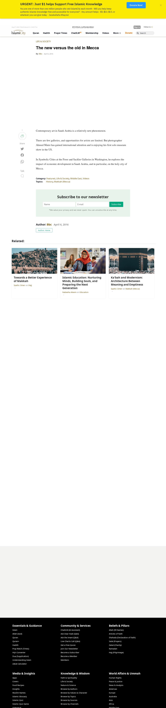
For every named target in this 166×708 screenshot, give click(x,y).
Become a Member (69, 656)
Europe (112, 693)
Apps (14, 678)
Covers (15, 681)
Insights (16, 689)
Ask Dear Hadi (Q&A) (70, 634)
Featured (50, 178)
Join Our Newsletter (69, 648)
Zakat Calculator (19, 664)
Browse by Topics (68, 696)
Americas (113, 689)
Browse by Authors (69, 689)
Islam (14, 630)
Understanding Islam (21, 660)
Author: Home (44, 230)
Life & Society (43, 41)
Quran (15, 637)
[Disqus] (83, 578)
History (49, 181)
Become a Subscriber (70, 652)
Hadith (15, 645)
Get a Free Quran (68, 645)
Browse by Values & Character (74, 693)
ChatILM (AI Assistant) (70, 630)
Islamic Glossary (19, 696)
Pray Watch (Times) (20, 648)
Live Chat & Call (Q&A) (70, 641)
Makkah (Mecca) (62, 181)
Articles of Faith (116, 634)
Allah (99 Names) (116, 630)
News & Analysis (116, 685)
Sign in (137, 27)
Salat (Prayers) (115, 641)
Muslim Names (19, 693)
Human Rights (115, 678)
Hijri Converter (18, 652)
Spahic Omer (20, 285)
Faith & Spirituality (69, 678)
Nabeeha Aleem (69, 292)
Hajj (30, 285)
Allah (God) (17, 634)
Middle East (76, 178)
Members (65, 660)
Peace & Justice (115, 681)
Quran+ (15, 641)
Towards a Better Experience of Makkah (133, 703)
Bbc (49, 224)
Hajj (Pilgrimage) (116, 652)
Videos (86, 178)
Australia (113, 696)
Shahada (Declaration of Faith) (122, 637)
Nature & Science (68, 685)
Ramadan (113, 648)
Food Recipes (18, 685)
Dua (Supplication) (20, 656)
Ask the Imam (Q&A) (69, 637)
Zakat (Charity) (115, 645)
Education (84, 292)
